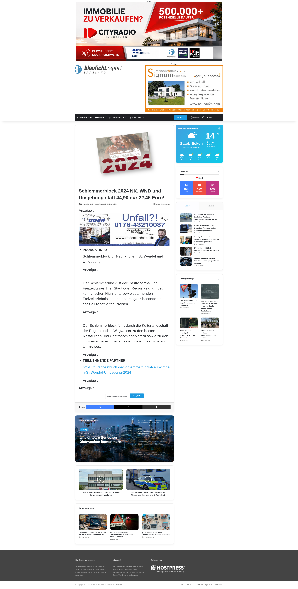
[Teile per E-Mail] (156, 407)
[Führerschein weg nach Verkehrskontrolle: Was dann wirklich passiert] (124, 522)
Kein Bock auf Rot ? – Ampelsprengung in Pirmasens (188, 303)
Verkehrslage (138, 118)
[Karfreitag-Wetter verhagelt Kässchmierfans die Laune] (210, 323)
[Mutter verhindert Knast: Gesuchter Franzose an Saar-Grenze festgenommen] (186, 228)
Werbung (84, 430)
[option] (124, 438)
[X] (128, 407)
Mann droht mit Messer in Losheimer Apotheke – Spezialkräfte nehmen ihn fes (205, 217)
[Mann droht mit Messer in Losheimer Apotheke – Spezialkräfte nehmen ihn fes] (186, 217)
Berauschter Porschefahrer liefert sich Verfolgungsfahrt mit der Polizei (206, 260)
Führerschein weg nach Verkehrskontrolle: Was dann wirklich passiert (121, 534)
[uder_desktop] (124, 244)
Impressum (208, 585)
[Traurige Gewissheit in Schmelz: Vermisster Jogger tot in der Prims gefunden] (186, 240)
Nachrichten (84, 118)
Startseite (199, 585)
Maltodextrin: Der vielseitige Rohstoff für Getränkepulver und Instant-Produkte (103, 440)
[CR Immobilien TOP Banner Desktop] (149, 31)
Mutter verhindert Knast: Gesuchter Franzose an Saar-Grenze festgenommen (205, 228)
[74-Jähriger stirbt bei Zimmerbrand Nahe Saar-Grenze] (186, 251)
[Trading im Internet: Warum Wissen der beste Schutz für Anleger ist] (93, 522)
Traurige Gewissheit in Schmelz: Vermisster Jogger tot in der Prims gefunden (206, 239)
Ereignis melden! (118, 118)
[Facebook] (100, 407)
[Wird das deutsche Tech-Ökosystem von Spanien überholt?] (156, 522)
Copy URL (137, 396)
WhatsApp (181, 118)
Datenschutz (218, 585)
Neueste (211, 206)
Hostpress (118, 585)
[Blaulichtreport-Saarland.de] (98, 69)
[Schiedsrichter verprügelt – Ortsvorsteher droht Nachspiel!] (189, 323)
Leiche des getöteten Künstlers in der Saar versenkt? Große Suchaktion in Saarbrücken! (209, 306)
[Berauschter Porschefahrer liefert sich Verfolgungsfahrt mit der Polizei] (186, 261)
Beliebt (187, 206)
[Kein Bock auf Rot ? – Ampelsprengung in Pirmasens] (189, 291)
